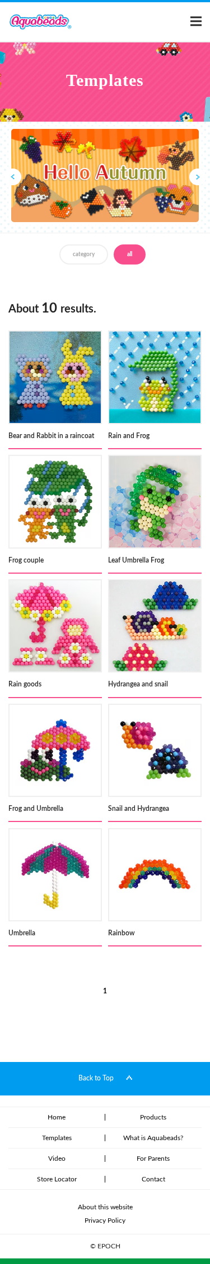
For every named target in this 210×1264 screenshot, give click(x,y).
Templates (57, 1138)
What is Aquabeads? (153, 1138)
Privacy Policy (105, 1220)
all (129, 254)
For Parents (153, 1158)
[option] (105, 175)
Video (57, 1158)
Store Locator (57, 1179)
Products (153, 1117)
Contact (153, 1179)
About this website (105, 1207)
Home (57, 1117)
